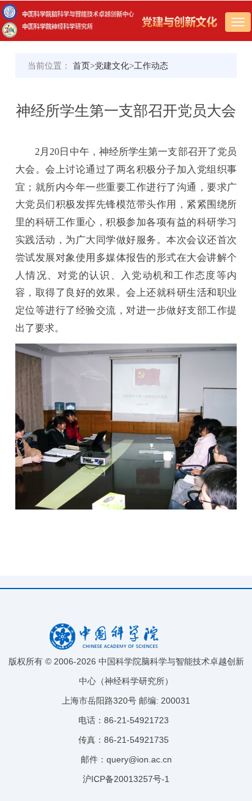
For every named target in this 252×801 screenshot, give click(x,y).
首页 (81, 65)
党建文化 (112, 65)
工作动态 (151, 65)
